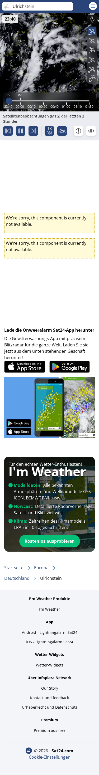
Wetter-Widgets (49, 665)
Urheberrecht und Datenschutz (49, 707)
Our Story (49, 688)
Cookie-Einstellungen (49, 757)
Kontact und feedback (49, 697)
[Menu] (93, 6)
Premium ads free (49, 730)
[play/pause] (20, 131)
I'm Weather (49, 609)
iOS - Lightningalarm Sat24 (49, 641)
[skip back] (8, 131)
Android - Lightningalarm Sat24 (49, 632)
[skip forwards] (33, 131)
